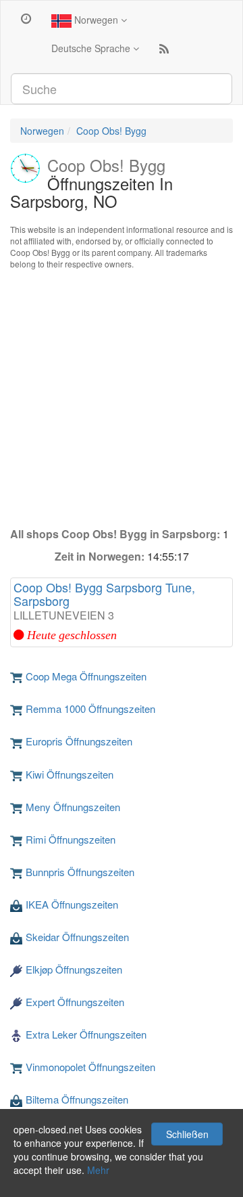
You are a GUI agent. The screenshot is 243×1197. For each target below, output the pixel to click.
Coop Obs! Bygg (111, 130)
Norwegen (96, 19)
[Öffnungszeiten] (26, 18)
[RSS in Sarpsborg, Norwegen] (164, 51)
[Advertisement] (121, 398)
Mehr (98, 1170)
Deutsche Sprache (92, 48)
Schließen (187, 1134)
